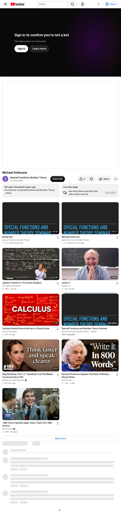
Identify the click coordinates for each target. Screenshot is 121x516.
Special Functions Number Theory (28, 177)
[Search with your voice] (82, 4)
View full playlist (68, 334)
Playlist (94, 332)
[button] (90, 190)
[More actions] (116, 179)
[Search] (72, 4)
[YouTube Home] (17, 4)
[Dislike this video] (91, 179)
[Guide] (5, 4)
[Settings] (98, 4)
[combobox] (53, 4)
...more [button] (7, 193)
